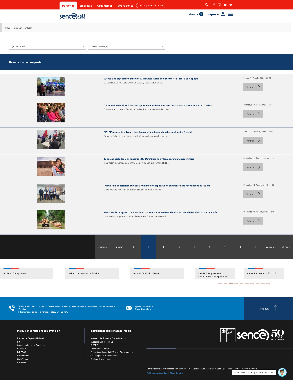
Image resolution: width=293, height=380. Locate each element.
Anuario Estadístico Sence (146, 273)
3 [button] (231, 283)
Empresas (86, 5)
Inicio (7, 27)
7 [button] (252, 283)
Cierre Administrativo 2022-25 (261, 273)
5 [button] (241, 283)
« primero (103, 246)
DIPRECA (21, 352)
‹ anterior (118, 246)
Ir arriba (264, 308)
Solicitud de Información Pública (83, 273)
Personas (68, 5)
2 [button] (225, 283)
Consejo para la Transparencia (103, 355)
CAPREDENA (23, 355)
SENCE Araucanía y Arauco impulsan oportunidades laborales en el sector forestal (148, 132)
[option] (32, 273)
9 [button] (263, 283)
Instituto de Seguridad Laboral (30, 338)
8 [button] (257, 283)
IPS (19, 341)
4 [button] (236, 283)
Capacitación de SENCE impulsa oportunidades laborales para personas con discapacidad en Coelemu (158, 105)
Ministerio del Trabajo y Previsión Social (108, 338)
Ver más (250, 87)
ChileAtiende (22, 359)
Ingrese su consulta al (144, 307)
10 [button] (268, 283)
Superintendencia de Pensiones (31, 345)
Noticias (28, 27)
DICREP (94, 345)
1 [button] (220, 283)
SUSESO (21, 348)
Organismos (104, 5)
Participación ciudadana (151, 5)
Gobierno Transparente (14, 273)
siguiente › (271, 246)
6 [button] (247, 283)
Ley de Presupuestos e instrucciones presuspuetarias (212, 275)
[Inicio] (81, 16)
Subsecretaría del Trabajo (101, 341)
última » (286, 246)
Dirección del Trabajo (99, 348)
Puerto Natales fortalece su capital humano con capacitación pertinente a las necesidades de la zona (157, 185)
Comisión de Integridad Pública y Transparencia (111, 352)
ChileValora (22, 362)
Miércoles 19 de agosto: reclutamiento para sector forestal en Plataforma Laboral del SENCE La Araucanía (160, 212)
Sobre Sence (125, 5)
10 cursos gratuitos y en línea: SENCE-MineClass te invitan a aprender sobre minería (149, 158)
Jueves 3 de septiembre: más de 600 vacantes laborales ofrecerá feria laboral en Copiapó (151, 78)
